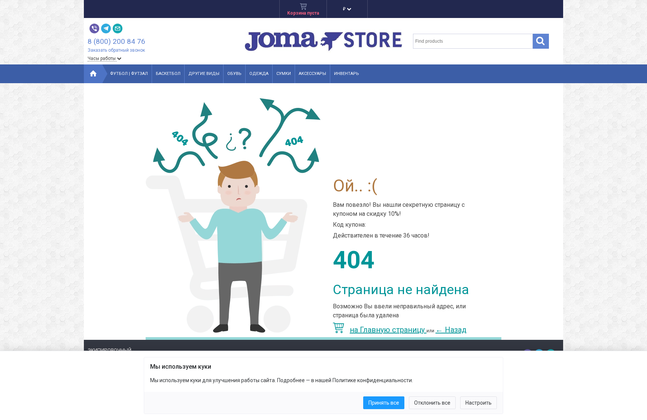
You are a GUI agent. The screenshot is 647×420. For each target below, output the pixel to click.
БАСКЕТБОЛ (168, 73)
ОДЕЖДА (258, 73)
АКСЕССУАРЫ (312, 73)
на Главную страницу (388, 329)
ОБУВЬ (234, 73)
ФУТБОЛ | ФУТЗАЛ (129, 73)
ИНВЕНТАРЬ (346, 73)
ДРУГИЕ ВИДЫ (203, 73)
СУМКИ (283, 73)
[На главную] (93, 73)
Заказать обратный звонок (116, 50)
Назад (451, 329)
